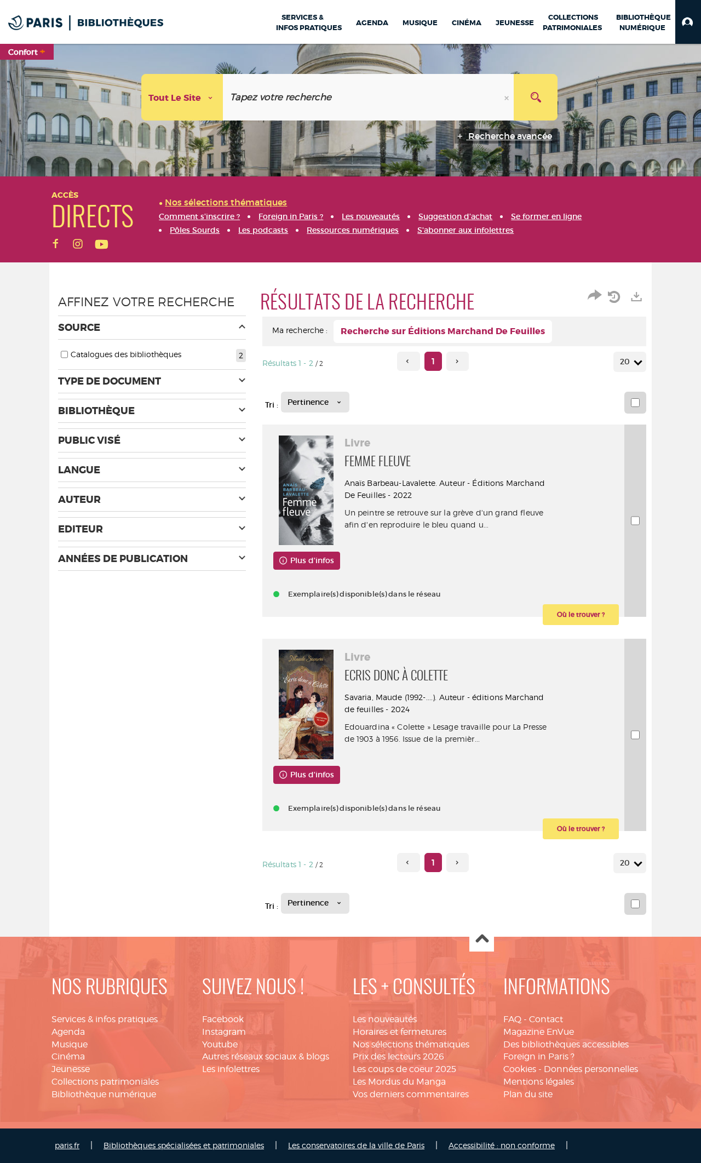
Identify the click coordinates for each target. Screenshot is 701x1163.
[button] (688, 22)
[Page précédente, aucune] (408, 361)
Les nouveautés (385, 1019)
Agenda (68, 1032)
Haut (481, 940)
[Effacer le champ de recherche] (507, 97)
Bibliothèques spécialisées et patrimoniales (184, 1145)
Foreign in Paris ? (538, 1056)
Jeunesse (70, 1069)
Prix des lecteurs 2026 (398, 1056)
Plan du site (528, 1094)
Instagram (224, 1032)
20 (625, 361)
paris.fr (67, 1145)
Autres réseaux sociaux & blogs (265, 1056)
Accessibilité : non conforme (502, 1145)
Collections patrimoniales (105, 1081)
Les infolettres (231, 1069)
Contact (546, 1019)
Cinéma (68, 1056)
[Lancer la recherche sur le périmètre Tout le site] (536, 97)
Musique (69, 1044)
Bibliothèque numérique (103, 1094)
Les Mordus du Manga (399, 1081)
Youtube (220, 1044)
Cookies (519, 1069)
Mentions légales (538, 1081)
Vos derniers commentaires (411, 1094)
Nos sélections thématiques (411, 1044)
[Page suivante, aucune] (457, 361)
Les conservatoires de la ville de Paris (356, 1145)
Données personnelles (591, 1069)
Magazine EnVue (538, 1032)
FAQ (512, 1019)
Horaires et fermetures (399, 1032)
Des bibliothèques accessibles (566, 1044)
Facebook (223, 1019)
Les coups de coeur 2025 (404, 1069)
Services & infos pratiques (104, 1019)
